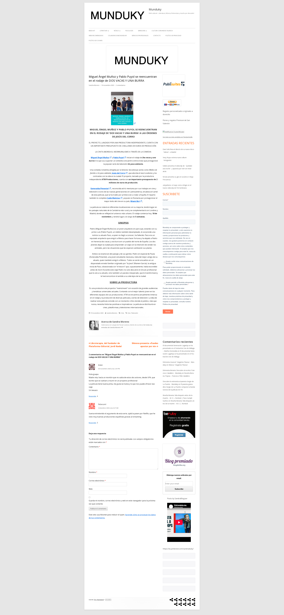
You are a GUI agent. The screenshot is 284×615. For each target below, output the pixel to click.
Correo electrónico (97, 480)
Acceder (108, 599)
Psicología (129, 31)
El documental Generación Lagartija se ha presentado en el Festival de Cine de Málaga (179, 354)
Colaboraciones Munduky (117, 36)
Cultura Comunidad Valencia (162, 31)
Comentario (94, 446)
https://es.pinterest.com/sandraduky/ (178, 549)
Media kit (92, 31)
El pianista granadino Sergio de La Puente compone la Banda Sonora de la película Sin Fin (179, 387)
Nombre (93, 472)
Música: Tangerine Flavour (178, 365)
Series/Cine (141, 31)
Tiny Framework (99, 599)
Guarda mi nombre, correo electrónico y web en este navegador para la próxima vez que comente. (122, 502)
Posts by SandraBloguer (177, 498)
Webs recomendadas (96, 36)
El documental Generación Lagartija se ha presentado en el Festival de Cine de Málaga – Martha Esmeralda (178, 348)
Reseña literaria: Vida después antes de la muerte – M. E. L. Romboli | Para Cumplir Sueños (177, 398)
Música (116, 31)
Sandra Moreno (94, 85)
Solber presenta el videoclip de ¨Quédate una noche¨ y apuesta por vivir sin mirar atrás (177, 168)
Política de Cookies (95, 40)
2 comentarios (120, 85)
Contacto (157, 36)
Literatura (103, 31)
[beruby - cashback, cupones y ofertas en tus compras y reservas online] (179, 424)
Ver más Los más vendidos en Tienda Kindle (177, 137)
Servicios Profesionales (140, 36)
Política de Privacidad (173, 36)
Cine (122, 313)
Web (91, 489)
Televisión (134, 313)
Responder (92, 396)
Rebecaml (102, 404)
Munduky (155, 9)
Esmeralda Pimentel (101, 188)
